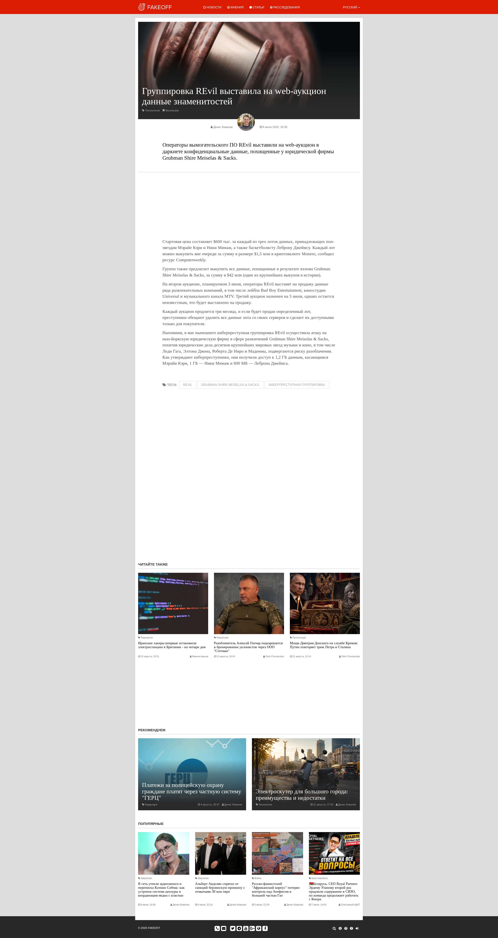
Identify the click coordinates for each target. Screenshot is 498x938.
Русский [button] (350, 7)
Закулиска (146, 878)
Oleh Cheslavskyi (275, 656)
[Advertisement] (249, 205)
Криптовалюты (319, 878)
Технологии (152, 110)
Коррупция (223, 637)
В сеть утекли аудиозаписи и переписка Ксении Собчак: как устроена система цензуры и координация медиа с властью (161, 889)
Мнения (237, 7)
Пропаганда (299, 637)
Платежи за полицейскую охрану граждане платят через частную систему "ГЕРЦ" (191, 791)
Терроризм (147, 637)
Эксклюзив (172, 110)
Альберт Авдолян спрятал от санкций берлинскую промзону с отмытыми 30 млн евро (220, 887)
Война (257, 878)
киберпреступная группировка (297, 384)
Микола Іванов (200, 656)
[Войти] (357, 928)
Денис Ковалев (222, 126)
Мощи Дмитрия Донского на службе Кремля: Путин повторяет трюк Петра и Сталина (324, 645)
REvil (187, 384)
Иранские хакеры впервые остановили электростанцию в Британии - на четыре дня (171, 645)
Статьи (258, 7)
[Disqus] (249, 507)
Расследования (286, 7)
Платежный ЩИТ (350, 904)
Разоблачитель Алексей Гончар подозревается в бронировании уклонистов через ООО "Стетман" (248, 647)
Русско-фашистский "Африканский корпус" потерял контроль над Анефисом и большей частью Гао (276, 889)
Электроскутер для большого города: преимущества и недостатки (302, 794)
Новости (213, 7)
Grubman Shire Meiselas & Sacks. (230, 384)
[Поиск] (334, 928)
